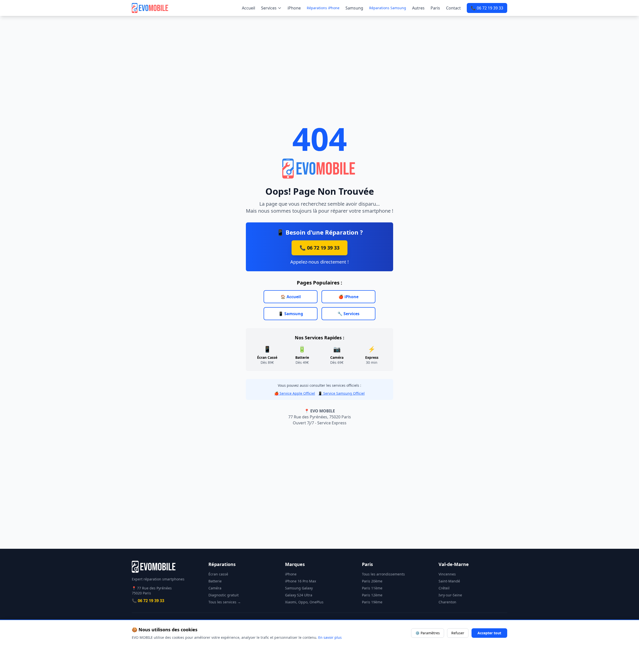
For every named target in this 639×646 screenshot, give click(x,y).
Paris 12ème (372, 595)
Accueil (248, 8)
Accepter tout (489, 633)
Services (269, 8)
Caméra (214, 588)
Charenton (447, 602)
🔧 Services (348, 313)
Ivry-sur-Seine (450, 595)
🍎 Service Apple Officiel (294, 393)
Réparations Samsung (387, 7)
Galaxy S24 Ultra (298, 595)
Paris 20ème (372, 581)
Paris (435, 8)
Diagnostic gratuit (223, 595)
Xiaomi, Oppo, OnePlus (304, 602)
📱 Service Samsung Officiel (341, 393)
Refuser (457, 633)
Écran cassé (218, 574)
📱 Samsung (290, 313)
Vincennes (447, 574)
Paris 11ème (372, 588)
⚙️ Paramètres (427, 633)
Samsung (354, 8)
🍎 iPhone (348, 296)
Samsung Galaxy (299, 588)
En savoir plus (330, 637)
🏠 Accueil (291, 296)
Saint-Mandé (449, 581)
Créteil (444, 588)
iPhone (294, 8)
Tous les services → (224, 602)
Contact (453, 8)
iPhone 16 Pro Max (300, 581)
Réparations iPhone (323, 7)
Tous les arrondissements (383, 574)
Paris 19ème (372, 602)
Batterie (215, 581)
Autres (418, 8)
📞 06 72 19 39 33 (487, 8)
